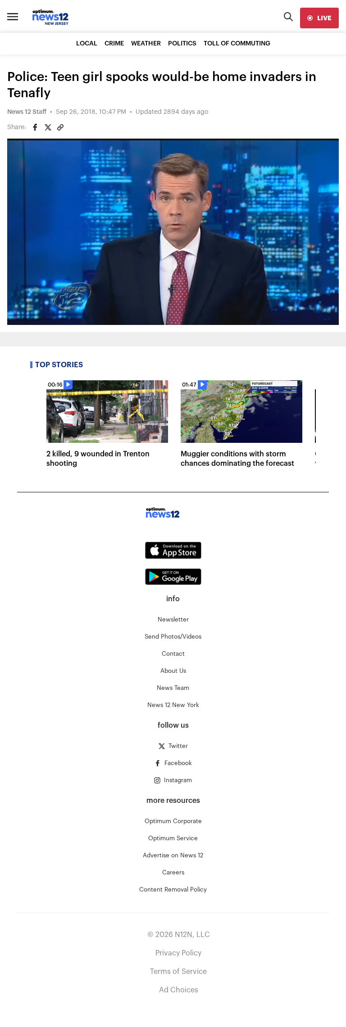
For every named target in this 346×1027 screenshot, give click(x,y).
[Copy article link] (60, 127)
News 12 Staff (26, 112)
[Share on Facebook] (35, 127)
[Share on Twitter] (47, 127)
